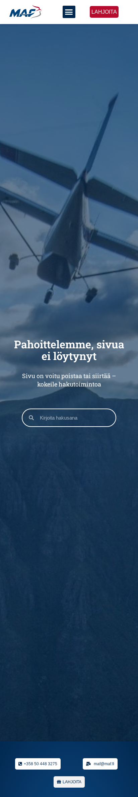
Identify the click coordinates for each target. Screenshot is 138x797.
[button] (69, 12)
